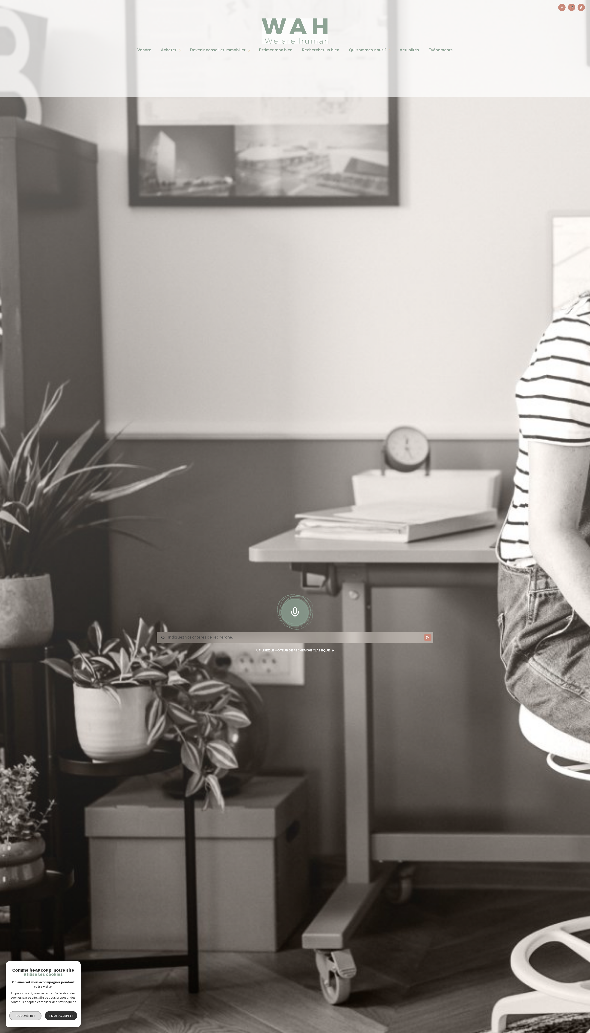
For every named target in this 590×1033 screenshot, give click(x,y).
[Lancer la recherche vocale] (295, 611)
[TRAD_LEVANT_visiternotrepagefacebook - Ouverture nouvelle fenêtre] (562, 7)
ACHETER (169, 50)
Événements (441, 50)
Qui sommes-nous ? (367, 50)
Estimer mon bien (275, 50)
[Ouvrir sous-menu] (180, 50)
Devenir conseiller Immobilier (218, 50)
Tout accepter (61, 1016)
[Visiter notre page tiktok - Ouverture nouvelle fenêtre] (581, 7)
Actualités (409, 50)
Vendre (144, 50)
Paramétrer (25, 1016)
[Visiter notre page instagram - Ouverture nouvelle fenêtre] (571, 7)
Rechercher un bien (320, 50)
